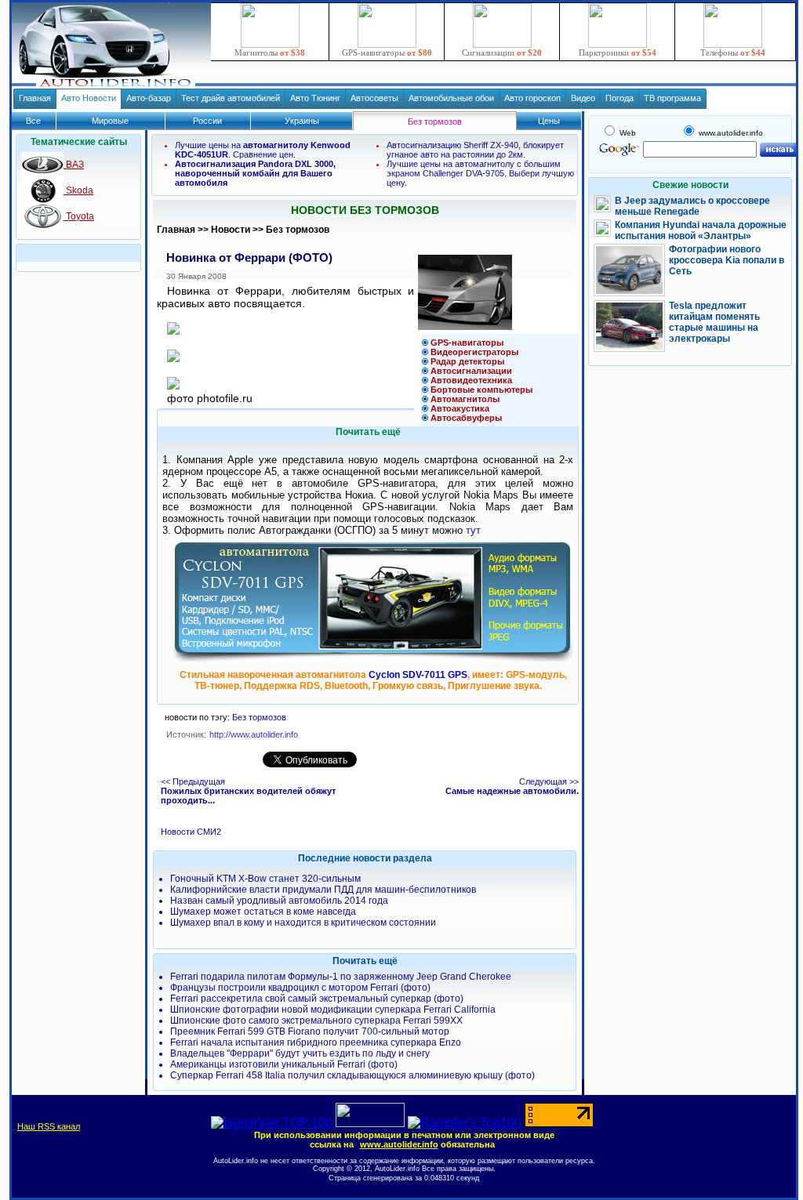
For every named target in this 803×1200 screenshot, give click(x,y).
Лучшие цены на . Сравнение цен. (263, 149)
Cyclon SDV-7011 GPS (418, 674)
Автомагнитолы (465, 399)
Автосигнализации (471, 370)
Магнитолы (269, 52)
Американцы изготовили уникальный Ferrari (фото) (284, 1064)
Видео (583, 98)
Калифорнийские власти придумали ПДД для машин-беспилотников (323, 889)
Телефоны (732, 52)
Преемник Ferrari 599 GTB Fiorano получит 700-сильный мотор (309, 1031)
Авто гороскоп (532, 98)
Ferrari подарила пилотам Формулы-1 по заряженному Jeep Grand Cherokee (340, 976)
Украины (302, 120)
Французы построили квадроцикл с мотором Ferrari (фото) (300, 987)
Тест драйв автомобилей (230, 98)
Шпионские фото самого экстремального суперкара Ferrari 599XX (316, 1020)
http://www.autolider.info (253, 734)
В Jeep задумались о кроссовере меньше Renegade (692, 206)
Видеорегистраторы (474, 352)
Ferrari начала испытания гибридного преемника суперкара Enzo (315, 1042)
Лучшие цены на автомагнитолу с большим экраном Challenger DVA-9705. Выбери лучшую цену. (480, 173)
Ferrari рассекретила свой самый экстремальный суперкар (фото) (316, 998)
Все (33, 120)
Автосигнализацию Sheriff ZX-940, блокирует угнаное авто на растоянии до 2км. (475, 149)
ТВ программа (672, 98)
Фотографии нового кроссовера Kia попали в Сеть (726, 260)
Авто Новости (88, 98)
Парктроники (617, 52)
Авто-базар (148, 98)
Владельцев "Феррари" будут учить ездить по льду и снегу (300, 1053)
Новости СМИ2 (191, 831)
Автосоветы (374, 98)
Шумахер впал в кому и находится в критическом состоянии (303, 922)
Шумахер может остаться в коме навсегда (263, 911)
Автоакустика (460, 408)
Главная (35, 98)
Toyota (79, 216)
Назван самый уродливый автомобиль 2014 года (279, 900)
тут (473, 530)
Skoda (78, 190)
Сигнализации (502, 52)
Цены (549, 120)
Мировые (110, 120)
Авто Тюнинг (315, 98)
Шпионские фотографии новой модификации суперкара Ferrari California (333, 1009)
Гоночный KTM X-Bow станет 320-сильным (265, 878)
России (207, 120)
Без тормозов (297, 229)
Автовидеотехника (471, 380)
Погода (619, 98)
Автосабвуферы (466, 417)
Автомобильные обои (451, 98)
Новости (230, 229)
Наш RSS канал (48, 1126)
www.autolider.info (399, 1144)
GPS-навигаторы (387, 52)
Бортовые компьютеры (481, 389)
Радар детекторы (467, 361)
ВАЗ (74, 164)
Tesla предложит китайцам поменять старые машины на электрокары (714, 322)
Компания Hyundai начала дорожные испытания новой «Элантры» (701, 230)
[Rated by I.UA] (370, 1122)
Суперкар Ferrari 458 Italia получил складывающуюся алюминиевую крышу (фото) (352, 1075)
